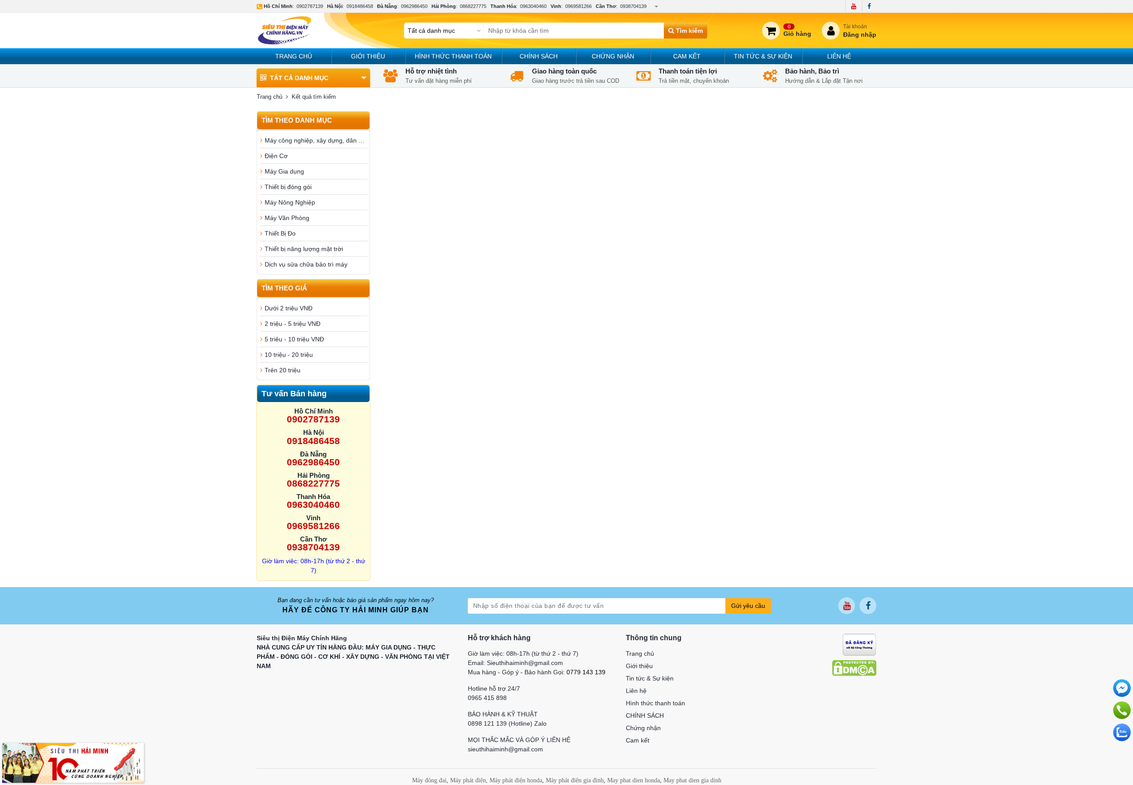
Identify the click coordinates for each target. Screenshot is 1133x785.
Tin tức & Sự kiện (763, 56)
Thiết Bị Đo (280, 233)
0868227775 (473, 6)
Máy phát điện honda (515, 780)
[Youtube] (853, 6)
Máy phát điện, (469, 780)
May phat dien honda (633, 780)
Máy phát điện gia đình (575, 780)
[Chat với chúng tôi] (1122, 732)
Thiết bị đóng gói (288, 186)
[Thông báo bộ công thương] (859, 644)
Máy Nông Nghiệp (290, 202)
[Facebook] (869, 6)
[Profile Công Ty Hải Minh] (73, 762)
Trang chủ (293, 56)
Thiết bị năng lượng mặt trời (304, 248)
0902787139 (310, 6)
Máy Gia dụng (284, 171)
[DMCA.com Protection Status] (854, 667)
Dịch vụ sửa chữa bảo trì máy (306, 264)
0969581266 (578, 6)
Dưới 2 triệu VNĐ (288, 308)
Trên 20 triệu (283, 370)
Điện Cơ (276, 155)
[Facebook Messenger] (1122, 688)
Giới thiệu (368, 56)
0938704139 (633, 6)
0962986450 (414, 6)
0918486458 (360, 6)
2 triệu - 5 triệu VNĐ (292, 323)
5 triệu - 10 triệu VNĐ (294, 339)
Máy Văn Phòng (287, 217)
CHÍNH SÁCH (539, 56)
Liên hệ (839, 56)
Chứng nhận (613, 56)
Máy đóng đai (429, 780)
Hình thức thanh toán (453, 56)
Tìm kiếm (688, 30)
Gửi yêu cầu (748, 605)
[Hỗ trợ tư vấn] (1122, 710)
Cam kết (687, 56)
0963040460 (533, 6)
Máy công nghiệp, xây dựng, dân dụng (316, 140)
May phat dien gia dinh (692, 780)
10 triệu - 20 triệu (289, 354)
